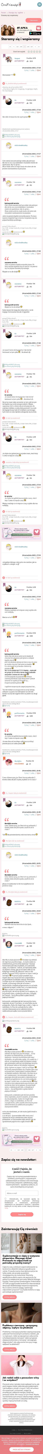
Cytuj (26, 70)
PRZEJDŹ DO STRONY (21, 1449)
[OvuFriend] (11, 6)
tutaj (6, 1208)
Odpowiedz (34, 20)
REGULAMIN (27, 1433)
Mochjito (18, 761)
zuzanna (18, 182)
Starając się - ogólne (16, 13)
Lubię (32, 70)
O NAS (13, 1430)
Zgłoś (39, 70)
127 (32, 46)
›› (39, 46)
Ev (15, 100)
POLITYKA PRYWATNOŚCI (25, 1430)
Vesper (17, 58)
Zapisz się (22, 1214)
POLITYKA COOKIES (15, 1433)
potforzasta (19, 633)
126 (28, 46)
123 (17, 46)
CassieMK (18, 943)
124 (21, 46)
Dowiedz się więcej (32, 1444)
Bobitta (18, 901)
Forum (3, 13)
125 (25, 46)
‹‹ (10, 46)
